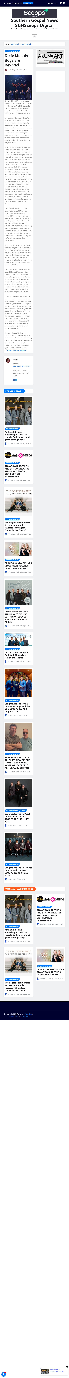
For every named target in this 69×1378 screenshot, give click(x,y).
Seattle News (14, 1017)
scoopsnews (11, 715)
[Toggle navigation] (34, 36)
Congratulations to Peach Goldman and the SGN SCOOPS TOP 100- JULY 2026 (17, 818)
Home (7, 44)
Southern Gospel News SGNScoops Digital (34, 23)
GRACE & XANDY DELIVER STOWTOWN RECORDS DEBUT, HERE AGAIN (18, 566)
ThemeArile (24, 1017)
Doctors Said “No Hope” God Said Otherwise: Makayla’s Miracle (17, 655)
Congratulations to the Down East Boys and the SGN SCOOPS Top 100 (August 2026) (17, 707)
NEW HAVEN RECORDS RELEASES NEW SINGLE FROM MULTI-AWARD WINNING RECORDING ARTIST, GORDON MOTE (17, 762)
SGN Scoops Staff (13, 443)
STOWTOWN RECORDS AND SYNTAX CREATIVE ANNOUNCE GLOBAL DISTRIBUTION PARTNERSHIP (17, 471)
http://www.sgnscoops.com (22, 366)
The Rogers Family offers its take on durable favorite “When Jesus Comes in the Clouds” (17, 526)
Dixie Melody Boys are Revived (21, 44)
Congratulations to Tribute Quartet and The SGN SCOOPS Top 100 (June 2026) (18, 871)
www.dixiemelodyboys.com (16, 350)
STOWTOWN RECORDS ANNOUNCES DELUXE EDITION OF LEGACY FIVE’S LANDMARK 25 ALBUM (17, 616)
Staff (9, 70)
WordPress (29, 1014)
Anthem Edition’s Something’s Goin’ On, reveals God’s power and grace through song (17, 436)
